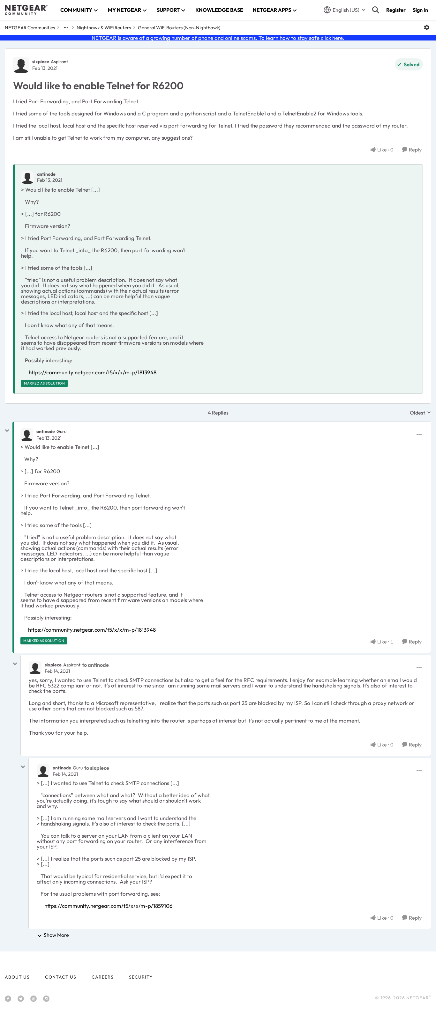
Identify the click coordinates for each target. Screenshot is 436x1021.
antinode (46, 174)
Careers (103, 977)
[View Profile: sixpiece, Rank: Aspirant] (21, 65)
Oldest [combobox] (420, 412)
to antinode (95, 664)
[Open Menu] (426, 27)
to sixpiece (96, 767)
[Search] (376, 10)
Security (141, 977)
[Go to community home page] (26, 10)
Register (396, 10)
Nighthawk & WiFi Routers (104, 28)
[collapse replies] (7, 431)
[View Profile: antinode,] (27, 177)
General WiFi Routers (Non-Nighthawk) (179, 28)
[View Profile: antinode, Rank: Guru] (26, 434)
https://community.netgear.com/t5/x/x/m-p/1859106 (108, 905)
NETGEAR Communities (30, 28)
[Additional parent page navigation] (66, 27)
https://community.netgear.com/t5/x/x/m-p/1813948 (92, 372)
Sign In (420, 10)
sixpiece (40, 61)
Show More (56, 935)
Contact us (60, 977)
